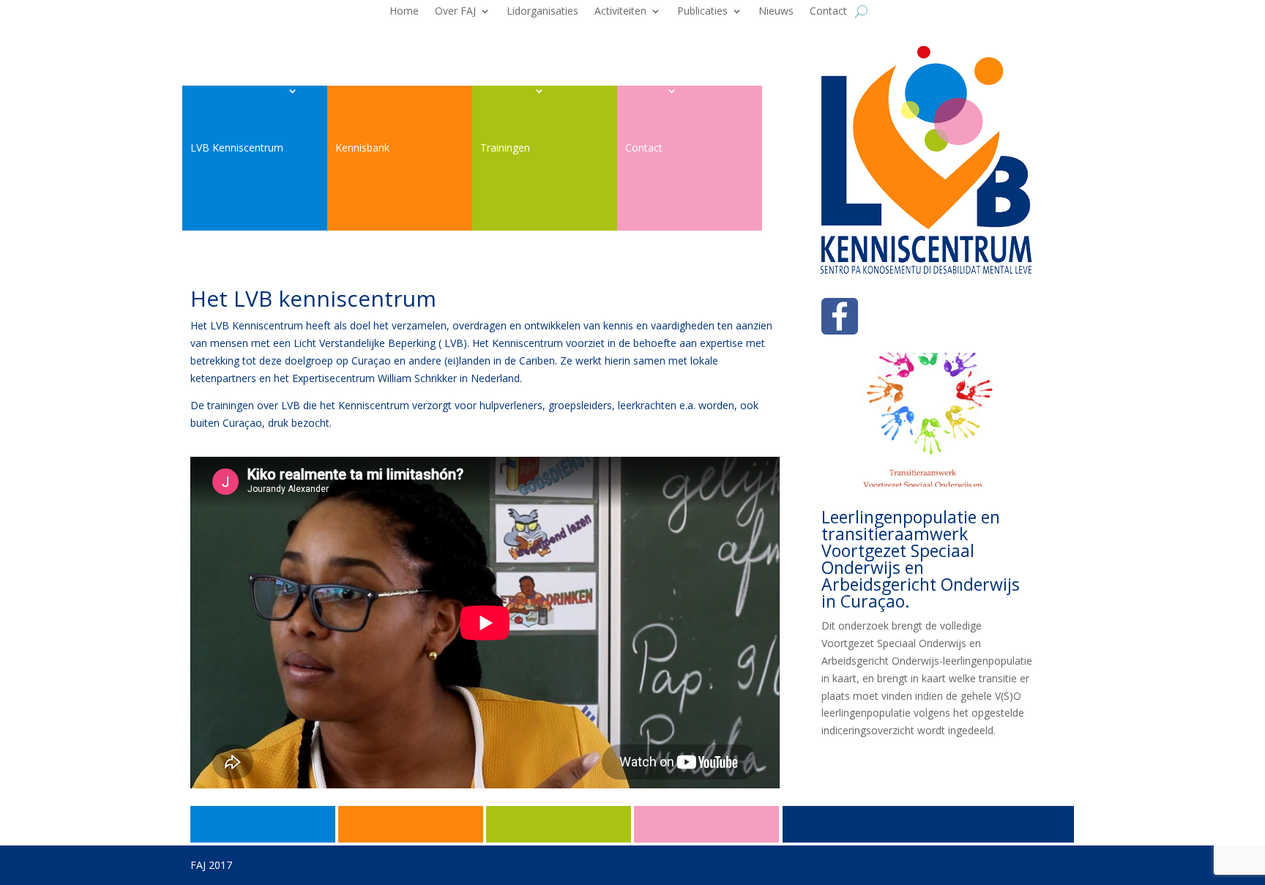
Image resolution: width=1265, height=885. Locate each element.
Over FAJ (455, 12)
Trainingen (505, 147)
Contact (828, 12)
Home (404, 12)
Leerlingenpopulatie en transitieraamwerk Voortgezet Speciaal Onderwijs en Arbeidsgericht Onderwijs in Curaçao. (920, 559)
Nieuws (776, 12)
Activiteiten (620, 12)
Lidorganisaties (542, 12)
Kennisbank (362, 147)
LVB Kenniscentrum (236, 147)
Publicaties (702, 12)
